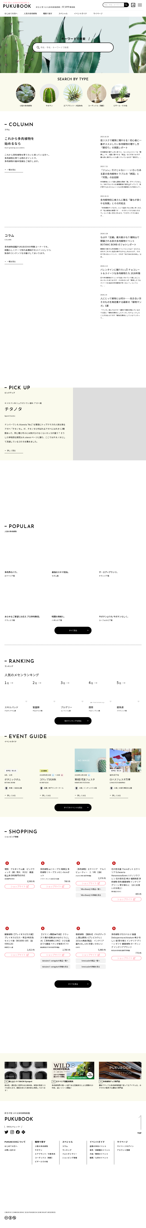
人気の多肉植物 (30, 13)
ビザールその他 (41, 1161)
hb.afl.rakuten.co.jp (98, 702)
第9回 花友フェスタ (85, 779)
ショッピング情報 (69, 1157)
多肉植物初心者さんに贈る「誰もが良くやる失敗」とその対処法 (120, 201)
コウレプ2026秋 (48, 779)
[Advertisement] (73, 356)
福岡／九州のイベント (99, 1157)
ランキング (67, 1150)
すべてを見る (73, 984)
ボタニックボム (13, 779)
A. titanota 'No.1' (25, 424)
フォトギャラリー (69, 1154)
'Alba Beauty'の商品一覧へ (91, 889)
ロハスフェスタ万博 (120, 779)
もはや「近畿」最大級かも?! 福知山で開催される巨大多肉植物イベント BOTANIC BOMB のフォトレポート (119, 240)
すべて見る (73, 630)
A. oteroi (27, 437)
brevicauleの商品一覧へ (91, 960)
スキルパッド (11, 708)
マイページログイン (125, 1146)
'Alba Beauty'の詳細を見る (91, 895)
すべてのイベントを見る (73, 807)
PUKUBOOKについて (15, 1141)
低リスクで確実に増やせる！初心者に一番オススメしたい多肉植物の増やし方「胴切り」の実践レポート (120, 144)
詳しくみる (11, 795)
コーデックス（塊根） (44, 1157)
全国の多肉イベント (98, 1146)
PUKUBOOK (18, 6)
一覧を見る (11, 169)
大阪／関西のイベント (99, 1154)
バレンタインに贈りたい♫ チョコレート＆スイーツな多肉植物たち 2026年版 (120, 271)
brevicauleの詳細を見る (91, 966)
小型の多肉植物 (41, 1146)
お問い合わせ (10, 1150)
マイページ (98, 13)
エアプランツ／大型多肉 (45, 1154)
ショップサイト (18, 886)
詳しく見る (11, 450)
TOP (139, 1132)
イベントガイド (80, 13)
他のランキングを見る (73, 721)
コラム (65, 1146)
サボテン (38, 1150)
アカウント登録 (123, 1150)
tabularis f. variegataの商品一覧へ (55, 960)
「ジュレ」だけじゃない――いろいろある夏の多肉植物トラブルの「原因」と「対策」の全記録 (120, 173)
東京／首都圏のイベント (100, 1150)
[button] (126, 5)
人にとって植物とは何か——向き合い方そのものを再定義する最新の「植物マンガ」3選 (120, 302)
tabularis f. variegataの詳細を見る (55, 966)
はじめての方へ (11, 13)
